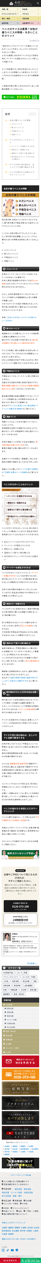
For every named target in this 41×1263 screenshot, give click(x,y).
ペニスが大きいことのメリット (22, 141)
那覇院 (17, 1227)
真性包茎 (27, 1189)
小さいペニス (17, 124)
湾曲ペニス (16, 134)
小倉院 (35, 1230)
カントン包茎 (16, 1192)
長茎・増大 (17, 1195)
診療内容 (7, 1000)
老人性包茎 (6, 1195)
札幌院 (23, 1227)
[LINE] (16, 1250)
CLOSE (32, 114)
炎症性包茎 (28, 1192)
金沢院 (30, 1227)
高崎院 (11, 1234)
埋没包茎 (5, 1192)
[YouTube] (12, 1250)
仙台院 (36, 1227)
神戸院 (23, 1230)
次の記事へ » (32, 963)
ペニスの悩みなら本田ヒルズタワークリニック (22, 173)
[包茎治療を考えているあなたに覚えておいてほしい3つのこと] (20, 1163)
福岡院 (11, 1227)
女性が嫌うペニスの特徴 (20, 120)
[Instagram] (3, 1250)
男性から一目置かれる (20, 150)
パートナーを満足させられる (23, 146)
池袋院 (4, 1227)
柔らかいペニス (18, 127)
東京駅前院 (6, 1230)
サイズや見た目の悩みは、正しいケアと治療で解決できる (22, 165)
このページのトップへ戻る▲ (20, 1175)
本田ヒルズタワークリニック (14, 1222)
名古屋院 (15, 1230)
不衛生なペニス (18, 131)
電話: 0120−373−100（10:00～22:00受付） (19, 1239)
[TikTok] (7, 1250)
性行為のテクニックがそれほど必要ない (23, 158)
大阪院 (4, 1234)
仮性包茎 (18, 1189)
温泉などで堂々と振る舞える (23, 153)
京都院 (29, 1230)
